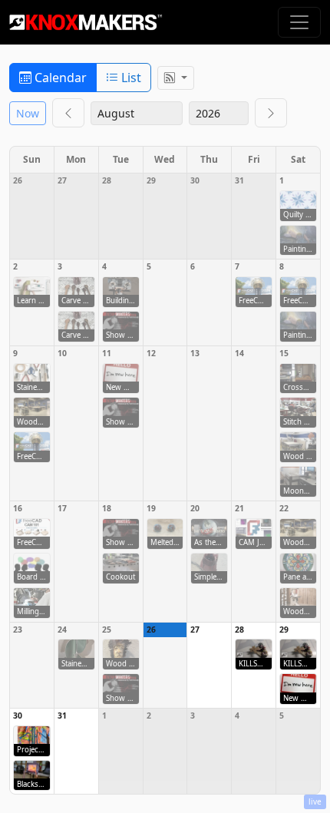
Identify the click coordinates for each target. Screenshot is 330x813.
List (129, 77)
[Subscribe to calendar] (175, 78)
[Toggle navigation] (299, 22)
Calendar (59, 77)
